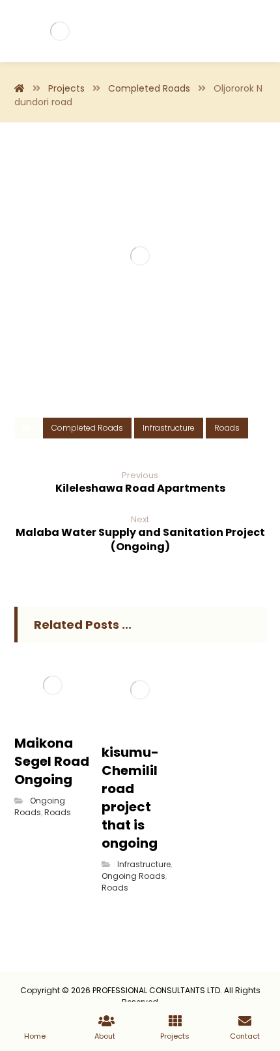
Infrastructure (169, 427)
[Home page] (19, 88)
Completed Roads (87, 427)
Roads (227, 427)
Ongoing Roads (39, 806)
